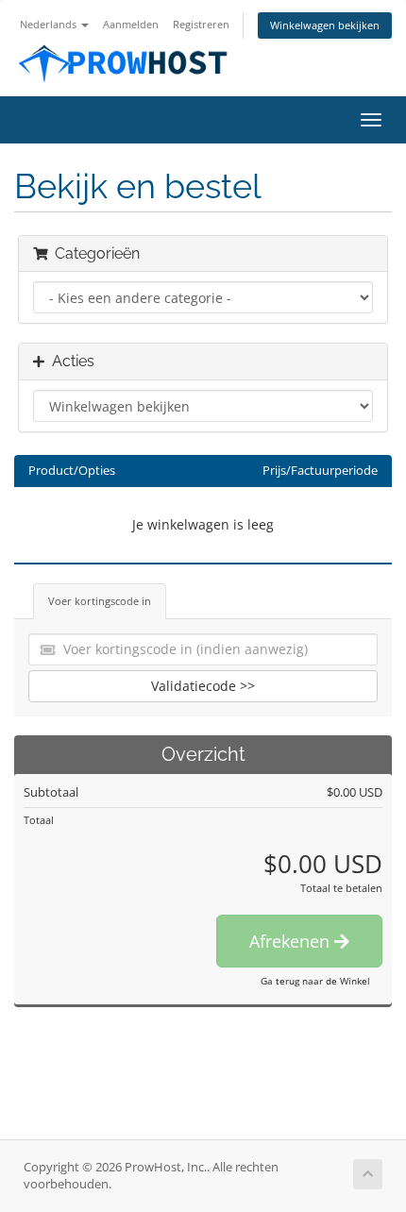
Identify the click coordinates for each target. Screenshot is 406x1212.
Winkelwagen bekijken (325, 25)
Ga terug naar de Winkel (315, 980)
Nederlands (49, 24)
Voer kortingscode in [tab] (99, 601)
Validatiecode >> (203, 686)
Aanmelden (131, 24)
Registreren (201, 24)
